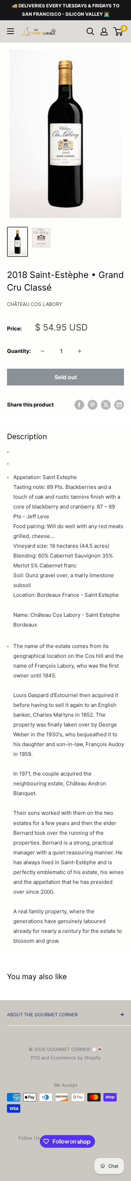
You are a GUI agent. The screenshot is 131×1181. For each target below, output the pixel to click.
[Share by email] (119, 405)
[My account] (104, 31)
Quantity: (19, 351)
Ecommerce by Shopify (76, 1057)
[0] (118, 31)
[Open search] (90, 31)
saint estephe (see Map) (50, 634)
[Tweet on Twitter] (106, 405)
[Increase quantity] (79, 351)
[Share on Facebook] (79, 405)
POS (35, 1057)
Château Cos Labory (34, 304)
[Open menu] (10, 31)
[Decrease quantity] (42, 351)
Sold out (65, 377)
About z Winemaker (37, 463)
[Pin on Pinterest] (92, 405)
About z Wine (29, 452)
